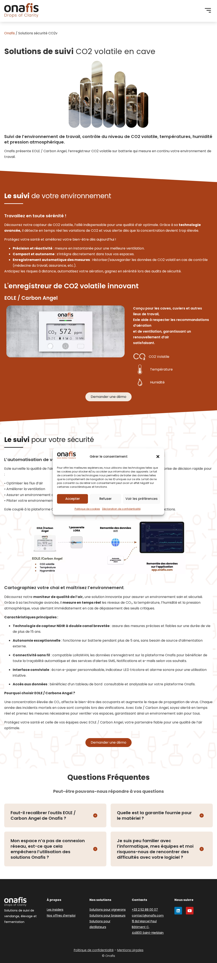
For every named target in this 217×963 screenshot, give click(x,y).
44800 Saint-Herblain (148, 933)
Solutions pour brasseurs (107, 915)
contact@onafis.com (148, 915)
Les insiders (55, 909)
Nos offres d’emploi (61, 915)
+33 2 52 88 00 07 (145, 909)
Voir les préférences (141, 498)
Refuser (105, 498)
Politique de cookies (87, 509)
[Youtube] (189, 910)
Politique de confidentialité (94, 950)
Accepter (72, 498)
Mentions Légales (130, 950)
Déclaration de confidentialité (121, 509)
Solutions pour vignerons (107, 909)
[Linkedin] (178, 910)
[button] (158, 456)
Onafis (9, 33)
